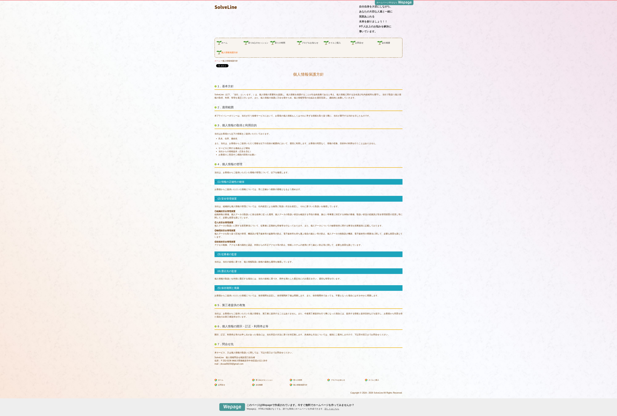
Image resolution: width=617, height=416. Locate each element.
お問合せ (359, 43)
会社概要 (386, 43)
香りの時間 (280, 43)
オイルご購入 (334, 43)
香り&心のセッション (258, 43)
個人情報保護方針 (229, 52)
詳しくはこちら (332, 409)
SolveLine (226, 7)
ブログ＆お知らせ (310, 43)
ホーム (224, 43)
